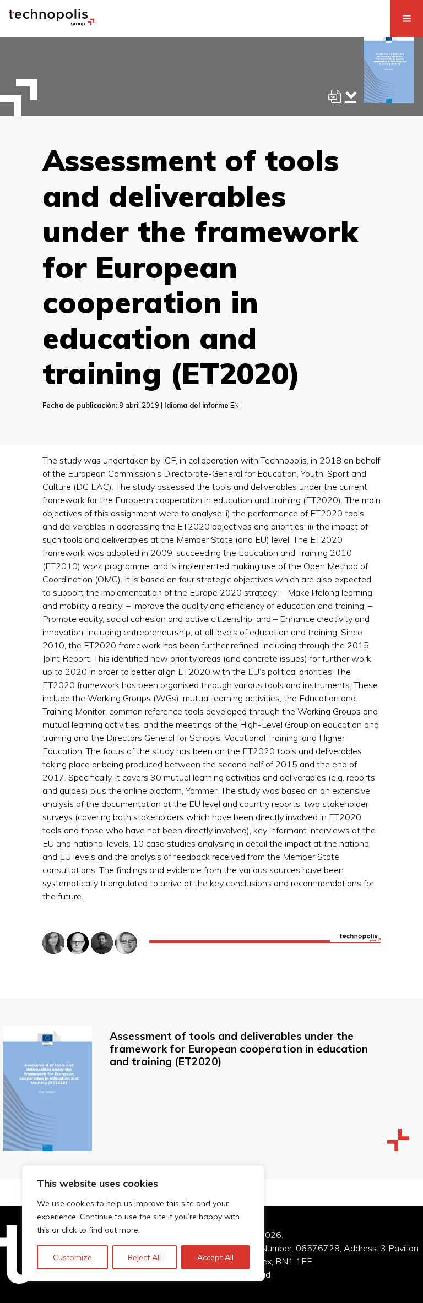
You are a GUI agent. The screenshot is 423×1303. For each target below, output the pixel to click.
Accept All (215, 1257)
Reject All (144, 1257)
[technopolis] (51, 23)
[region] (143, 1223)
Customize (72, 1257)
